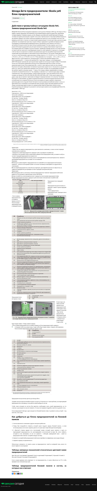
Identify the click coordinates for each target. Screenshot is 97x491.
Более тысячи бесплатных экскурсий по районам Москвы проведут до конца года (76, 49)
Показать (22, 18)
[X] (18, 473)
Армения (48, 2)
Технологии (66, 484)
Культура (77, 484)
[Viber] (20, 473)
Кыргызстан (84, 2)
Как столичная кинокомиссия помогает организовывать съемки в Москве (76, 55)
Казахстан (42, 2)
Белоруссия (54, 2)
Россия (36, 2)
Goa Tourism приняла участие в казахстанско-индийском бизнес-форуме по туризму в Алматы (75, 19)
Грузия (71, 2)
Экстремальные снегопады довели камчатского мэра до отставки (75, 13)
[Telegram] (16, 473)
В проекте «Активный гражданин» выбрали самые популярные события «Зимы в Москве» (76, 43)
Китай (60, 2)
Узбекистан (77, 2)
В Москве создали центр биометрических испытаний (74, 31)
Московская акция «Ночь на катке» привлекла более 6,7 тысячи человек (76, 36)
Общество (70, 22)
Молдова (91, 2)
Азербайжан (65, 2)
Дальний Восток (71, 10)
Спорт (72, 484)
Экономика (20, 7)
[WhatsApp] (22, 473)
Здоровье (88, 484)
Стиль (82, 484)
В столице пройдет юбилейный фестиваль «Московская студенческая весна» (76, 25)
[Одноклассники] (14, 473)
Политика (53, 484)
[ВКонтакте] (12, 473)
